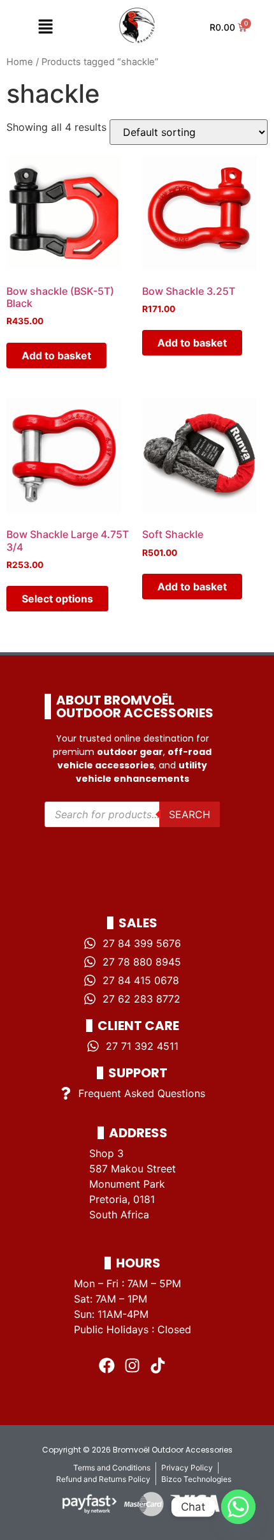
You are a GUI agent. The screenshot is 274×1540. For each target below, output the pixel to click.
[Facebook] (107, 1365)
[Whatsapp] (238, 1507)
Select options (57, 598)
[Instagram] (132, 1365)
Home (19, 62)
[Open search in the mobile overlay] (132, 814)
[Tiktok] (158, 1365)
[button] (45, 27)
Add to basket (56, 355)
